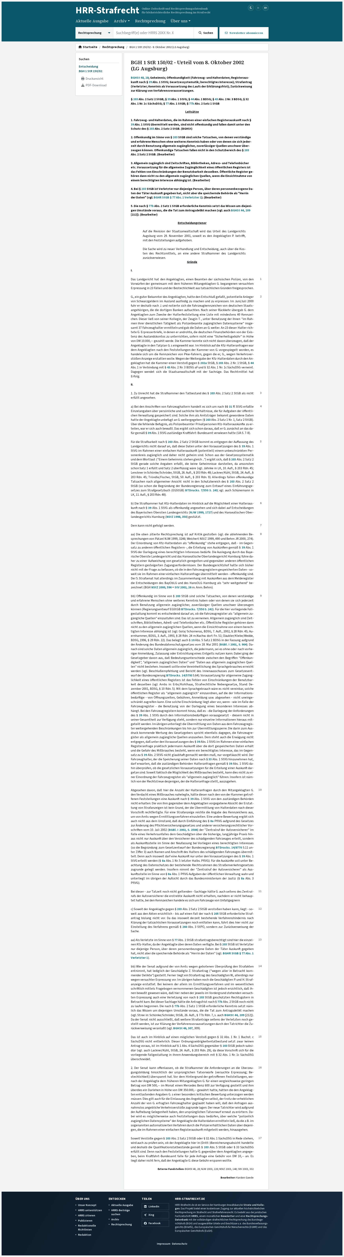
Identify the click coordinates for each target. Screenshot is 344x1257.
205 (216, 914)
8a (212, 821)
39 (150, 82)
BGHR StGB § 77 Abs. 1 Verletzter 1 (177, 197)
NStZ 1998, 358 (176, 517)
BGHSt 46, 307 (183, 1028)
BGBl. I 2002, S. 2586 (183, 830)
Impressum (163, 1244)
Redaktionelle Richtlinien (87, 1228)
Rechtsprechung (150, 21)
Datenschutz (179, 1244)
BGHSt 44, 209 (240, 210)
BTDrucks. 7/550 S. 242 (197, 609)
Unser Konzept (87, 1205)
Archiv (115, 1219)
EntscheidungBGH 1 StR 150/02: (91, 68)
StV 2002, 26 (183, 587)
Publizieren (85, 1221)
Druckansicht (94, 79)
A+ (265, 7)
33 (210, 759)
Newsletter (228, 1216)
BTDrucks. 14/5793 (179, 675)
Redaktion (84, 1235)
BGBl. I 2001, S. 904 (233, 644)
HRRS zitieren (86, 1215)
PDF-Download (95, 85)
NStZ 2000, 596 (161, 587)
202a (203, 363)
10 (192, 640)
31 (230, 406)
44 (192, 99)
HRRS (194, 1216)
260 (184, 927)
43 (216, 99)
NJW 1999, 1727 (201, 512)
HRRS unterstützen (90, 1210)
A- (258, 7)
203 (135, 99)
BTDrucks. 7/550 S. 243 (201, 490)
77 (167, 103)
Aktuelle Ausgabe (91, 21)
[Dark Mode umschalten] (251, 8)
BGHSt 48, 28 (140, 78)
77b (191, 103)
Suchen (84, 59)
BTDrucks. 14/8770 (229, 847)
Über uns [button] (179, 21)
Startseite (89, 47)
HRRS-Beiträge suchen (120, 1212)
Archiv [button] (120, 21)
